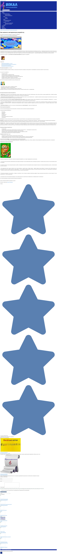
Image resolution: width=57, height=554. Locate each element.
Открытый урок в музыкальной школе (6, 504)
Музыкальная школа (6, 13)
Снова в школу (2, 531)
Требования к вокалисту (3, 547)
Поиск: (1, 493)
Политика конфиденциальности (6, 549)
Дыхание (6, 18)
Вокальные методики (3, 510)
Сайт (1, 481)
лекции (8, 182)
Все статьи (3, 27)
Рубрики (3, 12)
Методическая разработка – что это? (7, 63)
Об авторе (3, 25)
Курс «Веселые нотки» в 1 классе (5, 453)
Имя (1, 478)
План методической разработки (6, 65)
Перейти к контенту (3, 0)
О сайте (3, 26)
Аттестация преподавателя (4, 499)
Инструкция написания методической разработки (9, 64)
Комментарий (2, 487)
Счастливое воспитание (3, 525)
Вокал (4, 16)
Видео (4, 19)
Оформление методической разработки (7, 66)
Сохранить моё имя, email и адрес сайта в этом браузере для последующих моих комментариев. (15, 490)
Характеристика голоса (3, 515)
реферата (11, 182)
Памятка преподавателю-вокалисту (5, 536)
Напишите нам (4, 28)
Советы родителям (7, 14)
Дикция (6, 17)
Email (1, 479)
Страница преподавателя (8, 15)
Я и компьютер (7, 21)
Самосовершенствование (7, 20)
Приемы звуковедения (3, 520)
